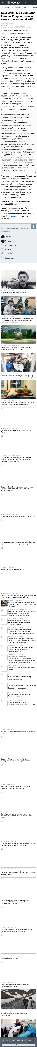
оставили (16, 216)
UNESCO (26, 7)
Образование (15, 7)
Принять (18, 1045)
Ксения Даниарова (7, 23)
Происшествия (20, 26)
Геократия (5, 7)
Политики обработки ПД (9, 1042)
